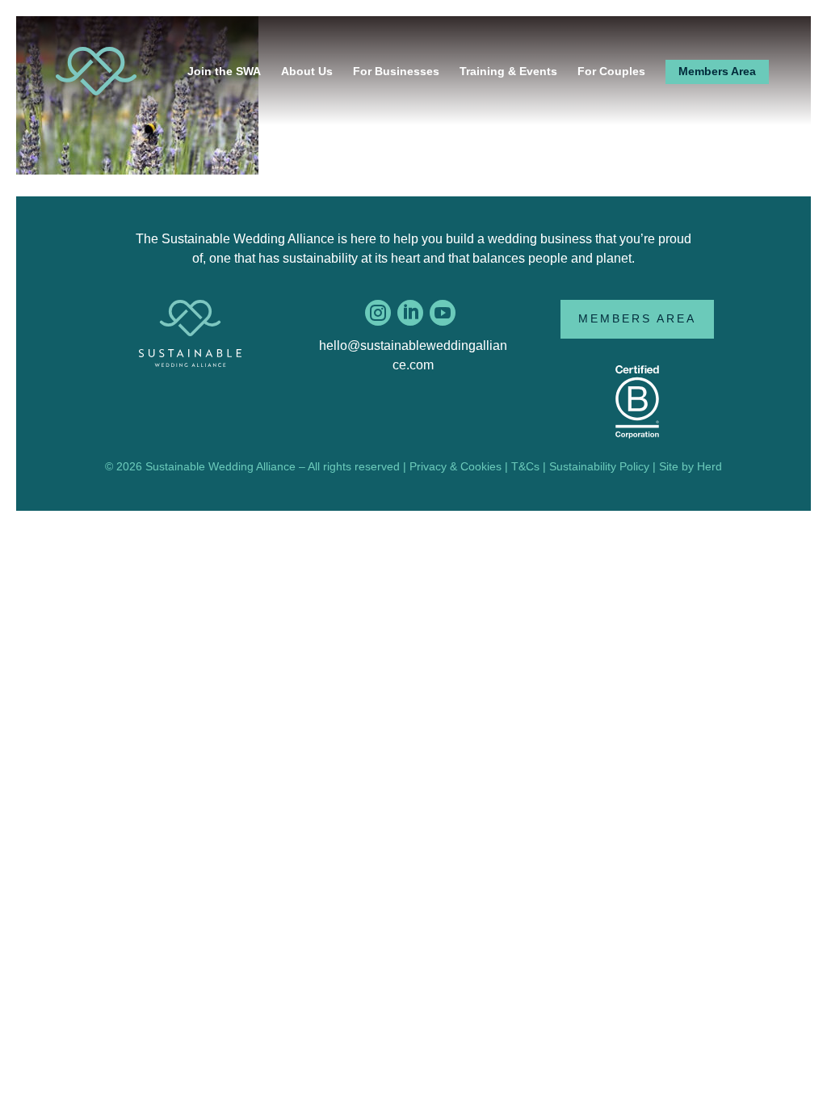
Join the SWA (224, 71)
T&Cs (525, 466)
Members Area (717, 71)
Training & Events (508, 71)
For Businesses (396, 71)
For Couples (611, 71)
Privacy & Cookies (455, 466)
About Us (307, 71)
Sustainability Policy (599, 466)
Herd (709, 466)
